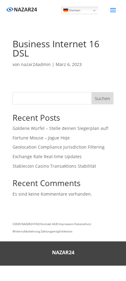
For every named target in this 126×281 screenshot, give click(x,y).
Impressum (66, 224)
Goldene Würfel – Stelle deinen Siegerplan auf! (61, 128)
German (74, 10)
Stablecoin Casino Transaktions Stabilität (54, 166)
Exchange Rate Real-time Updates (47, 156)
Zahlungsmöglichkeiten (56, 231)
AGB (55, 224)
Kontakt (45, 224)
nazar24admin (36, 64)
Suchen (102, 98)
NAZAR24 (27, 224)
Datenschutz (82, 224)
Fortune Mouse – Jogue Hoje (41, 138)
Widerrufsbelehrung (26, 231)
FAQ (37, 224)
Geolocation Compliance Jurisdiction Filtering (59, 147)
